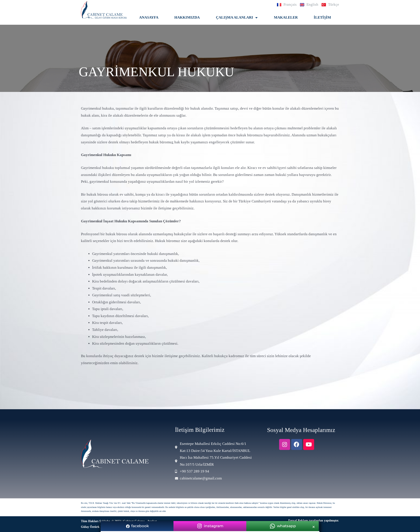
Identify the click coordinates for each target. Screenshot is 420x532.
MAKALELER (286, 17)
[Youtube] (308, 444)
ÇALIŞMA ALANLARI (234, 17)
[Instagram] (284, 444)
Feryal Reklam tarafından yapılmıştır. (313, 520)
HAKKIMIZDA (187, 17)
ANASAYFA (148, 17)
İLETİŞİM (322, 17)
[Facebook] (296, 444)
